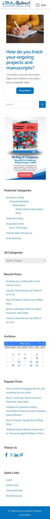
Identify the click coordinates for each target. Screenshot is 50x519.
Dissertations (18, 205)
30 (37, 365)
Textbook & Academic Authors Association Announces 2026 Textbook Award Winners (26, 411)
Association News (15, 223)
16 (37, 358)
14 (25, 358)
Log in (9, 480)
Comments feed (14, 490)
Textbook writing (14, 218)
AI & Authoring (13, 238)
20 (19, 361)
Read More (26, 91)
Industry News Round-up (19, 233)
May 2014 (25, 343)
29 (31, 365)
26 (13, 365)
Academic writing (15, 197)
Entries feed (12, 485)
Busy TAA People (18, 227)
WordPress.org (14, 496)
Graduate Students (19, 201)
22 (31, 361)
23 (37, 361)
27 (19, 365)
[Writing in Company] (25, 148)
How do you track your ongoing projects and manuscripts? (24, 59)
